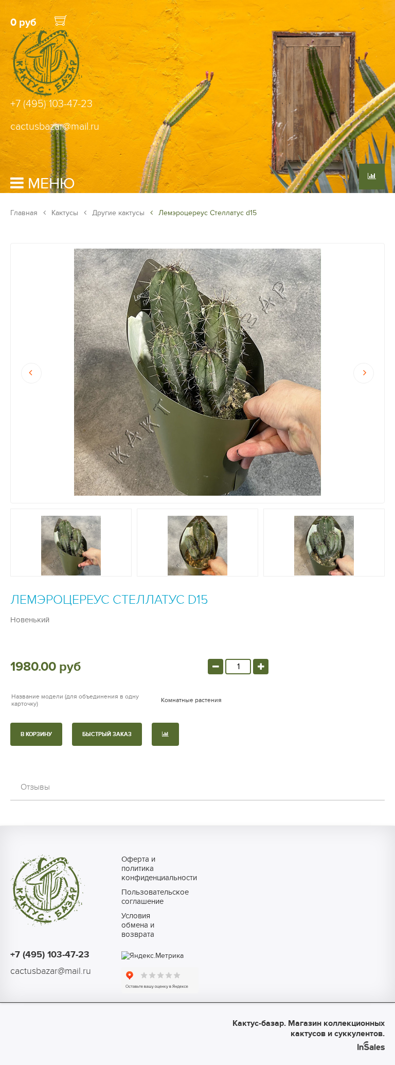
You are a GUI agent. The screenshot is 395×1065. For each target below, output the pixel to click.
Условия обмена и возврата (137, 925)
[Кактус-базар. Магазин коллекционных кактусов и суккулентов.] (47, 97)
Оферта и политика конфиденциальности (144, 868)
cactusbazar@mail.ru (54, 126)
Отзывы (35, 787)
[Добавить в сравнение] (165, 734)
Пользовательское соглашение (144, 896)
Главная (24, 212)
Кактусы (63, 212)
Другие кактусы (117, 212)
